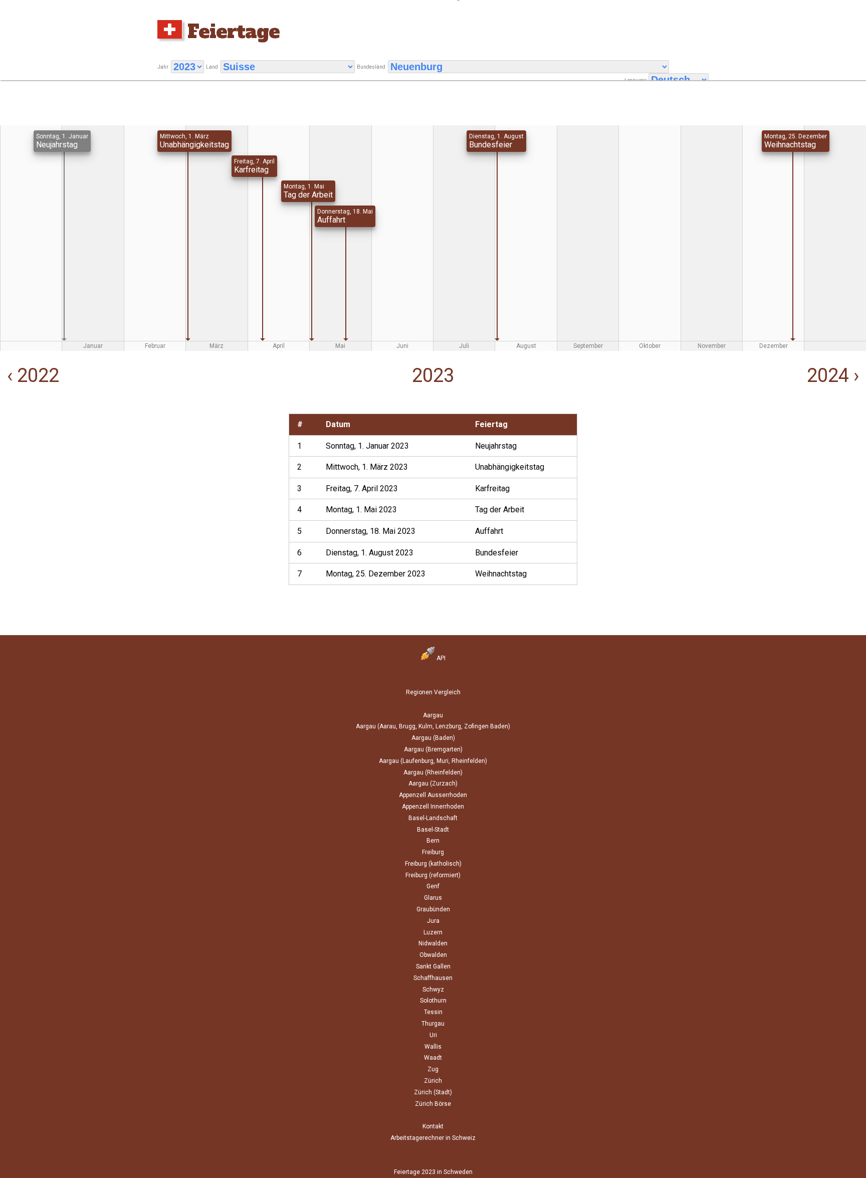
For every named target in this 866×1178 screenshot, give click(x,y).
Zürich (433, 1080)
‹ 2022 (31, 375)
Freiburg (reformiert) (433, 875)
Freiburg (433, 852)
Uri (433, 1035)
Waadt (433, 1057)
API (440, 658)
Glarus (433, 897)
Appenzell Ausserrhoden (433, 795)
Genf (433, 886)
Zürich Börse (433, 1103)
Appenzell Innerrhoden (433, 806)
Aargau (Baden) (433, 737)
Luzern (433, 932)
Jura (433, 920)
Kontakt (433, 1126)
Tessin (433, 1012)
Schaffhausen (433, 977)
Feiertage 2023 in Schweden (433, 1171)
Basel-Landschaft (433, 818)
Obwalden (433, 954)
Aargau (433, 715)
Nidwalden (433, 943)
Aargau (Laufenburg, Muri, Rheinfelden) (433, 760)
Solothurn (433, 1000)
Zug (433, 1069)
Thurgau (433, 1023)
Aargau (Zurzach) (433, 783)
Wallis (433, 1046)
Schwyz (433, 989)
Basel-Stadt (433, 829)
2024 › (835, 375)
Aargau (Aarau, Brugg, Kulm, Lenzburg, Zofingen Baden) (433, 726)
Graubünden (433, 909)
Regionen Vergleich (433, 692)
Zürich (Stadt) (433, 1092)
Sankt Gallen (433, 966)
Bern (433, 840)
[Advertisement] (144, 484)
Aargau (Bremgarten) (433, 749)
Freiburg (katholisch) (433, 863)
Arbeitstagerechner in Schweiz (433, 1137)
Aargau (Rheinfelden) (433, 772)
